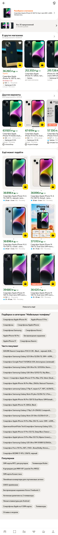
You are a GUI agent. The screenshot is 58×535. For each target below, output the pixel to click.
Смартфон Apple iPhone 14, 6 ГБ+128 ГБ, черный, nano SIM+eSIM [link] (14, 197)
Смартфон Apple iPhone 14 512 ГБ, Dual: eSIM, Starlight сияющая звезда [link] (34, 135)
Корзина (43, 531)
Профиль (53, 531)
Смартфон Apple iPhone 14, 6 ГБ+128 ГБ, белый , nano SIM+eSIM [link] (42, 197)
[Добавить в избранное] (20, 43)
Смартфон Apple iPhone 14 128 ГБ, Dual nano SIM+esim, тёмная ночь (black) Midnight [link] (42, 245)
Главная (5, 531)
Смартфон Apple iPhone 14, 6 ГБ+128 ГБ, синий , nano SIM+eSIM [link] (14, 245)
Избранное (34, 531)
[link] (15, 320)
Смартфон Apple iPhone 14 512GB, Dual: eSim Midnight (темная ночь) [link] (12, 135)
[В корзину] (20, 65)
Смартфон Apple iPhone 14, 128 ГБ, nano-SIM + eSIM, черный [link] (12, 77)
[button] (3, 3)
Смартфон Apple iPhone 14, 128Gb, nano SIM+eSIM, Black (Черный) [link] (34, 75)
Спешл (14, 531)
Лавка (24, 531)
